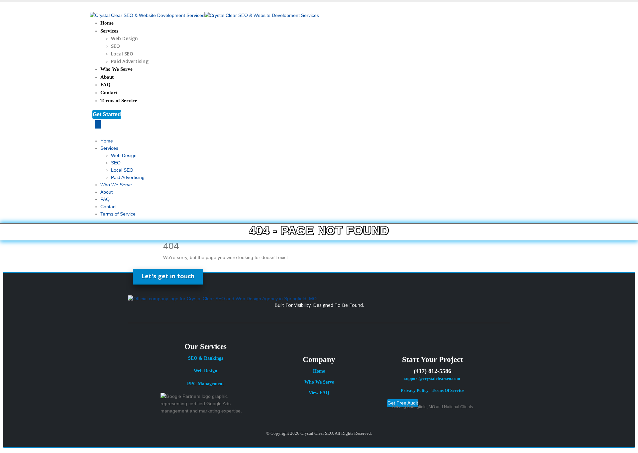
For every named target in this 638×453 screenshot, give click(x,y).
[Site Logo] (204, 15)
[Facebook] (297, 417)
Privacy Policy (415, 390)
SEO (115, 46)
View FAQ (319, 392)
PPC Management (205, 383)
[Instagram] (316, 417)
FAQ (105, 84)
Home (107, 23)
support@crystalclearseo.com (432, 378)
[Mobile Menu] (98, 124)
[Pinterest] (348, 417)
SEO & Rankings (205, 358)
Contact (109, 92)
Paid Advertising (130, 61)
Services (109, 31)
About (107, 77)
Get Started (107, 114)
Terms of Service (118, 100)
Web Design (124, 38)
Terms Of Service (448, 390)
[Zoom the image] (319, 299)
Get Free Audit (402, 403)
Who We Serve (116, 69)
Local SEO (122, 53)
